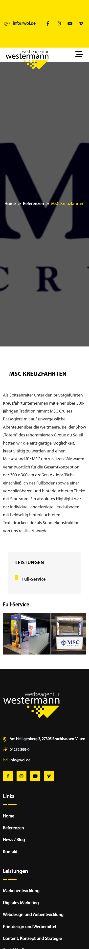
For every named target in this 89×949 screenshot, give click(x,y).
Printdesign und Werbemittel (29, 927)
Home (10, 204)
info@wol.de (24, 23)
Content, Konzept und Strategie (32, 939)
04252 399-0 (19, 750)
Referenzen (33, 204)
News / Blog (14, 840)
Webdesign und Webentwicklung (33, 915)
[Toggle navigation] (80, 55)
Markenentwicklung (21, 891)
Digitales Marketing (21, 903)
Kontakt (10, 852)
